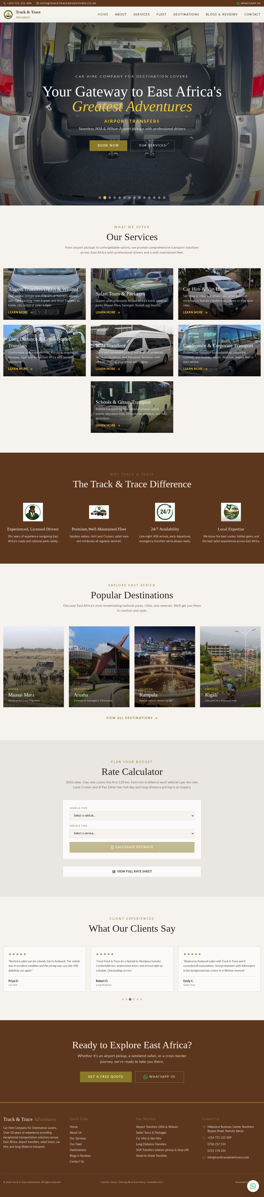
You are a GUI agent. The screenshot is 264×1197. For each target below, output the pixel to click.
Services (141, 14)
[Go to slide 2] (105, 197)
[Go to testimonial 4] (134, 999)
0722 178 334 (216, 1151)
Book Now (108, 145)
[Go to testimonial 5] (138, 999)
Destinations (186, 14)
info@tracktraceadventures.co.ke (228, 1157)
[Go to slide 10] (144, 197)
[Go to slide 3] (109, 197)
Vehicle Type (78, 808)
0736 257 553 (216, 1144)
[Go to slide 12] (154, 197)
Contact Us (77, 1161)
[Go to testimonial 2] (126, 999)
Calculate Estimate (134, 847)
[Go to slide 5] (119, 197)
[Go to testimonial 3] (130, 999)
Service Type (78, 826)
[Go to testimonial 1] (123, 999)
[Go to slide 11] (149, 197)
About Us (76, 1132)
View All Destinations (129, 718)
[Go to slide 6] (124, 197)
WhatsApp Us (162, 1076)
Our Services (152, 145)
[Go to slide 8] (134, 197)
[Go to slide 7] (129, 197)
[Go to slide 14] (164, 197)
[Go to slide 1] (100, 197)
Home (103, 14)
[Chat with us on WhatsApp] (253, 1186)
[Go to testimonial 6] (141, 999)
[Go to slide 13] (159, 197)
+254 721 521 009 (219, 1137)
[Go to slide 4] (114, 197)
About (121, 14)
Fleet (162, 14)
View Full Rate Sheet (134, 871)
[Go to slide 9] (139, 197)
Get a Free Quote (106, 1076)
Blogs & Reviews (222, 14)
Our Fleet (76, 1144)
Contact (252, 14)
